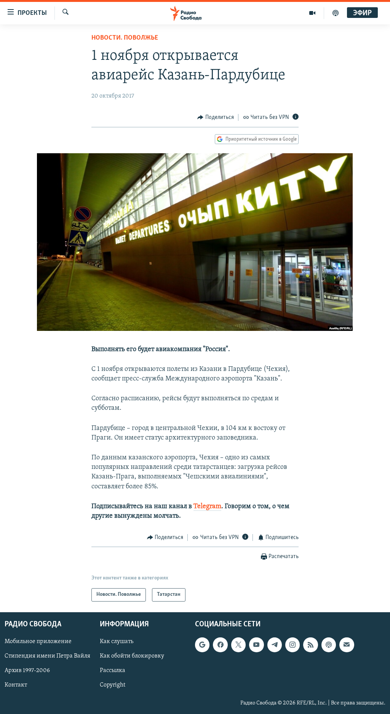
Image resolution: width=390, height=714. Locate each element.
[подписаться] (346, 644)
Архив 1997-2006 (27, 670)
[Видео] (312, 13)
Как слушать (116, 642)
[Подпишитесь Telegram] (274, 644)
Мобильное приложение (38, 642)
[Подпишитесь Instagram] (292, 644)
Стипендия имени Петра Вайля (47, 656)
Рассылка (112, 670)
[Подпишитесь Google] (202, 644)
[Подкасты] (328, 644)
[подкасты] (335, 13)
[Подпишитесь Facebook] (220, 644)
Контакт (16, 685)
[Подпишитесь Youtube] (256, 644)
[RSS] (310, 644)
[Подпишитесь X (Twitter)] (238, 644)
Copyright (112, 685)
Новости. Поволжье (124, 38)
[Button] (215, 117)
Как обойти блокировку (132, 656)
